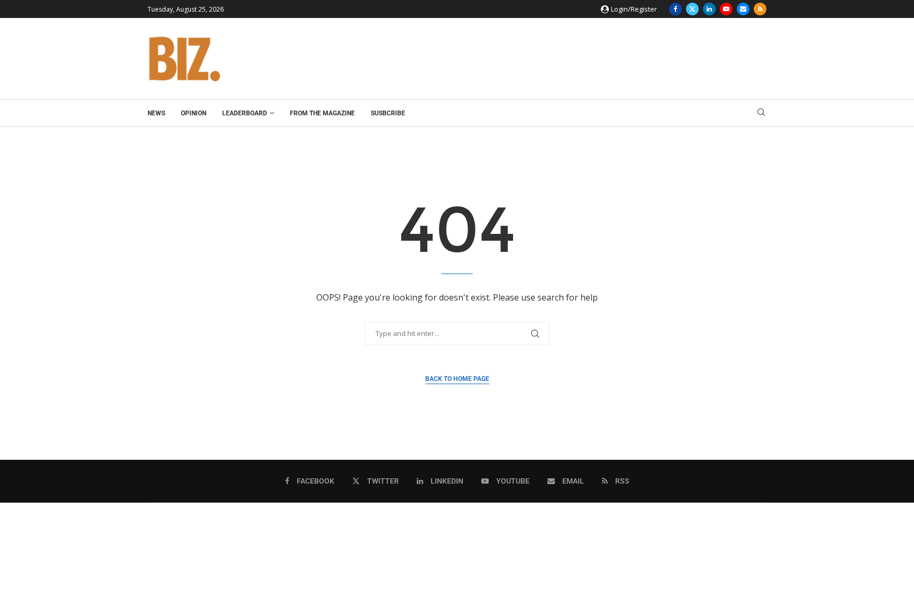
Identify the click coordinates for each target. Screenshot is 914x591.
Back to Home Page (457, 379)
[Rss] (760, 9)
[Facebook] (675, 9)
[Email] (743, 9)
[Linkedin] (709, 9)
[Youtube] (726, 9)
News (156, 113)
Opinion (193, 113)
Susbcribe (388, 113)
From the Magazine (322, 113)
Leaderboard (244, 113)
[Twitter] (692, 9)
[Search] (761, 113)
